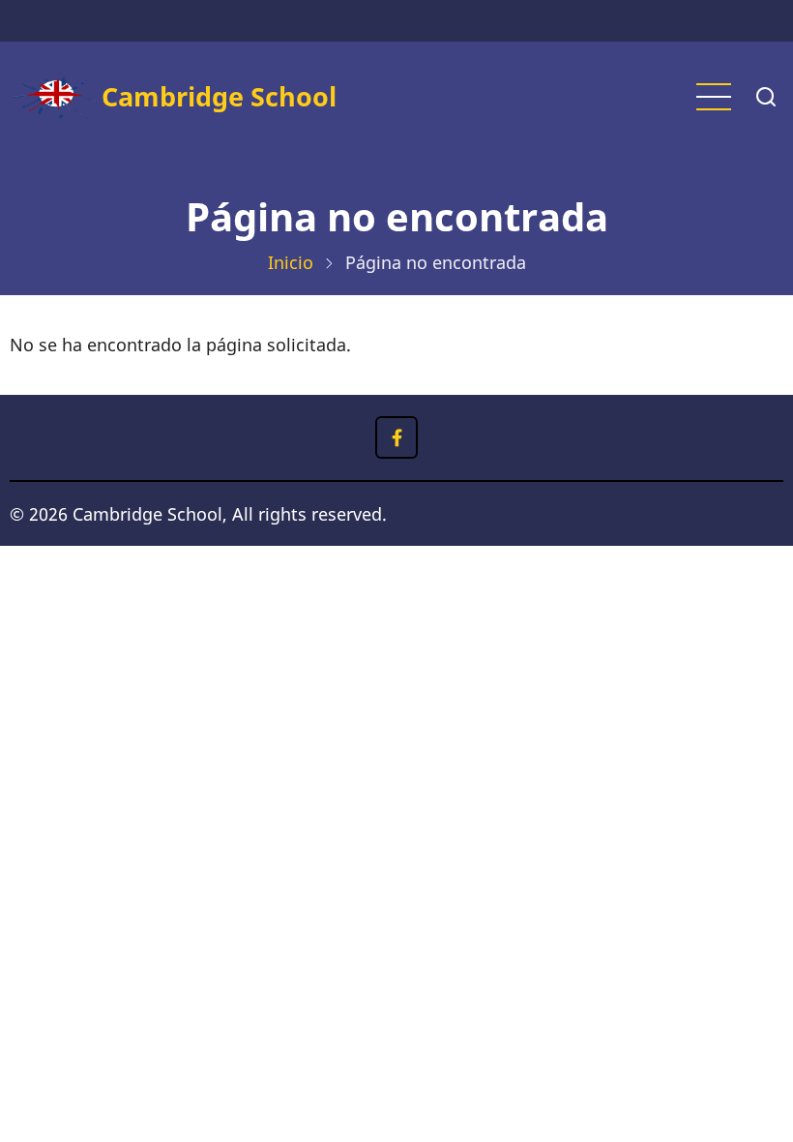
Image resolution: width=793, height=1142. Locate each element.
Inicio (290, 262)
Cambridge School (219, 96)
